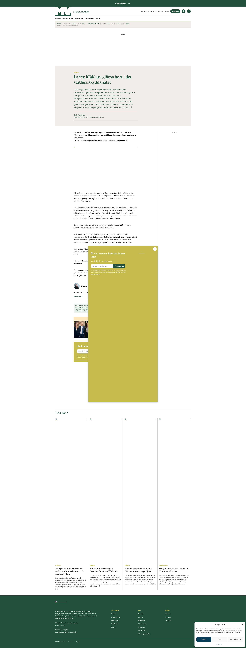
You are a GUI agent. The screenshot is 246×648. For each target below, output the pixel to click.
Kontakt (166, 11)
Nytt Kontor (90, 18)
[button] (242, 625)
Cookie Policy (219, 644)
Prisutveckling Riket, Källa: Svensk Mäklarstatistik (67, 25)
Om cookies (141, 630)
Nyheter (58, 18)
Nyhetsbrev (175, 11)
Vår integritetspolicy (144, 634)
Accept (204, 639)
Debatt (98, 18)
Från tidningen (68, 18)
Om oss (160, 11)
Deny (219, 639)
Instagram (168, 620)
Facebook (168, 617)
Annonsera (154, 11)
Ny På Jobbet (79, 18)
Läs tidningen (145, 11)
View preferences (235, 639)
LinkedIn (167, 614)
